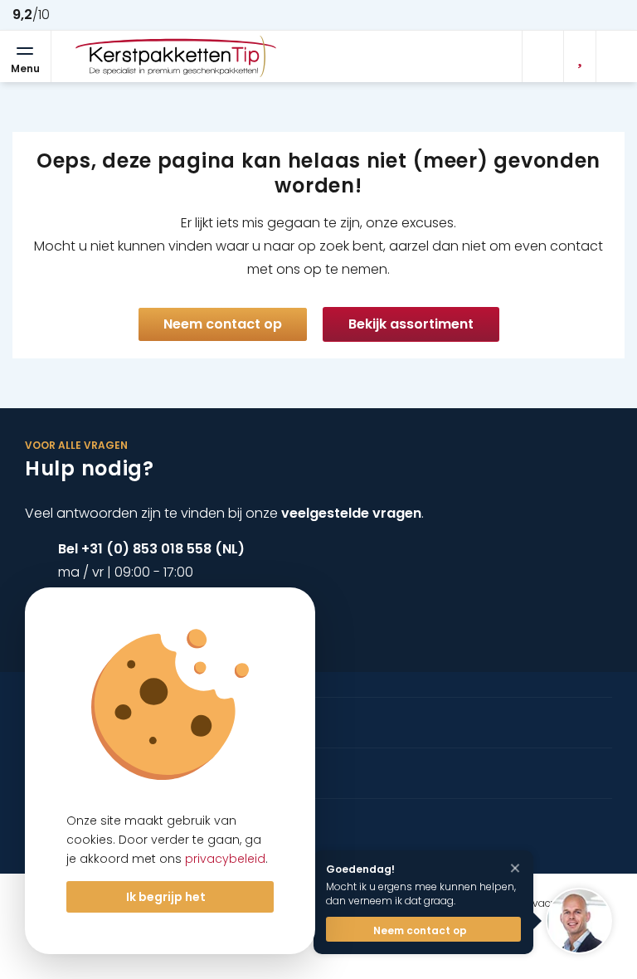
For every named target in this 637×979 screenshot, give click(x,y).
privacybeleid (225, 858)
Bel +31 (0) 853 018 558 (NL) (151, 548)
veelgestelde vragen (351, 513)
